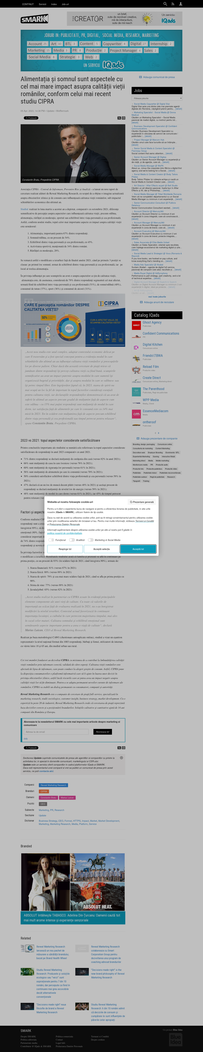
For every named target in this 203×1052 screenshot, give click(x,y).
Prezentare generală (143, 502)
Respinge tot (65, 549)
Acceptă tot (138, 549)
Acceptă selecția (101, 549)
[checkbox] (56, 540)
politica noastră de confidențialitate (64, 533)
